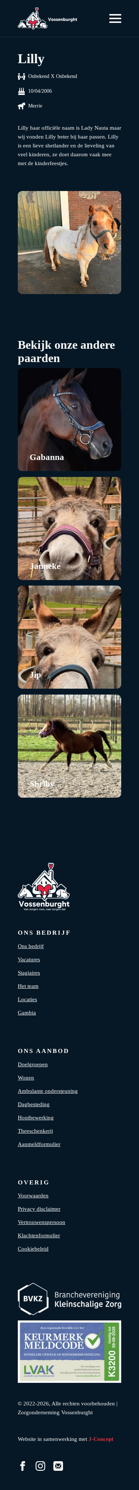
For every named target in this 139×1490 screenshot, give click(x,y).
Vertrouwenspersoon (41, 1222)
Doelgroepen (33, 1064)
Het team (28, 986)
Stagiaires (29, 973)
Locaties (27, 999)
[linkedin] (67, 1476)
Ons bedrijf (31, 946)
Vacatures (29, 959)
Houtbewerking (36, 1118)
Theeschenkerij (35, 1131)
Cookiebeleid (33, 1249)
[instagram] (40, 1466)
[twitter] (38, 1476)
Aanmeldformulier (39, 1144)
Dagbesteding (34, 1104)
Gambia (27, 1013)
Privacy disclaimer (39, 1209)
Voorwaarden (33, 1196)
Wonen (26, 1078)
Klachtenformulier (39, 1235)
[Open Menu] (115, 18)
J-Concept (101, 1439)
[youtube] (82, 1476)
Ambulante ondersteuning (48, 1091)
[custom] (58, 1466)
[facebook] (22, 1466)
